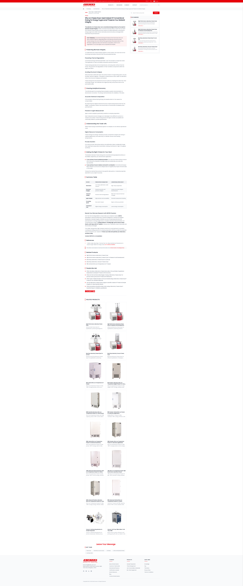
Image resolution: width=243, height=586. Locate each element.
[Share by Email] (94, 291)
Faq (145, 566)
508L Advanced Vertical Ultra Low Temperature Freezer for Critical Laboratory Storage (115, 500)
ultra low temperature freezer (118, 550)
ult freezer (109, 550)
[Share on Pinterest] (92, 291)
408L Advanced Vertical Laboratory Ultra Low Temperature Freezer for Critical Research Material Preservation (95, 471)
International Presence (114, 568)
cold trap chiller (90, 553)
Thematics (146, 568)
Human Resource (113, 572)
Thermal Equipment (131, 566)
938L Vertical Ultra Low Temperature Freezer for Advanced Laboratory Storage (94, 442)
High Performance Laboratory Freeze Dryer (97, 255)
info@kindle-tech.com (91, 564)
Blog (151, 1)
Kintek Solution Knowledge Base (117, 247)
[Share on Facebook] (86, 291)
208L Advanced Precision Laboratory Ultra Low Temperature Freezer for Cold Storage (95, 500)
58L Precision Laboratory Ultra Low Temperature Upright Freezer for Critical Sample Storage (116, 383)
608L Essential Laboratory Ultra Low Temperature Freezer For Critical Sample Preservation (95, 412)
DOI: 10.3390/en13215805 (110, 244)
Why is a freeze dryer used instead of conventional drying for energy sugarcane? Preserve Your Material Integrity (123, 8)
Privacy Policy (147, 570)
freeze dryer (89, 550)
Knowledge (119, 5)
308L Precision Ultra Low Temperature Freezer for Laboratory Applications (116, 442)
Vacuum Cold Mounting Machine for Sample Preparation (94, 530)
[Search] (159, 5)
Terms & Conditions (148, 572)
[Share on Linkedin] (88, 291)
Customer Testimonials (114, 566)
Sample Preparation (131, 564)
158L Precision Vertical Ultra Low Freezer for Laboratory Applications (116, 412)
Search (156, 12)
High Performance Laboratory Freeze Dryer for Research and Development (105, 257)
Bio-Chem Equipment (131, 570)
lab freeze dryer (96, 8)
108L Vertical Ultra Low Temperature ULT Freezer (99, 264)
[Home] (83, 8)
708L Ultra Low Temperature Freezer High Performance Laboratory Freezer (117, 471)
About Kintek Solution (114, 564)
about (147, 1)
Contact (134, 5)
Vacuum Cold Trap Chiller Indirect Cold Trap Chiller (116, 530)
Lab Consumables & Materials (133, 568)
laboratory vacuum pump (99, 550)
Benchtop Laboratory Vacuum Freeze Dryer (97, 261)
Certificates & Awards (114, 570)
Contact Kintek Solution (114, 576)
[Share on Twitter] (90, 291)
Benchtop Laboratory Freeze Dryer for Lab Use (98, 259)
